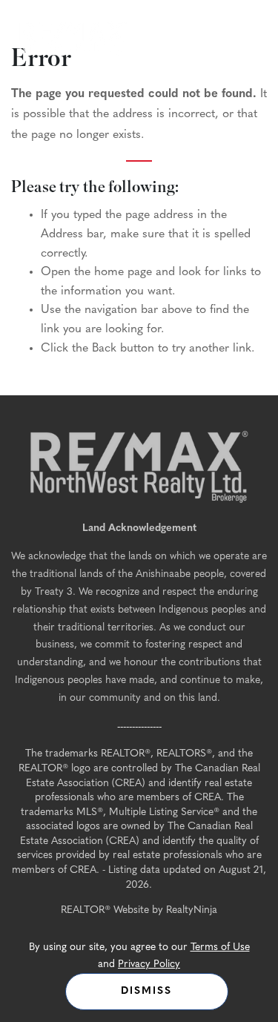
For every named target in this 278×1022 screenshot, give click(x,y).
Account (244, 34)
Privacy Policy (149, 964)
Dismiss (146, 991)
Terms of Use (220, 947)
